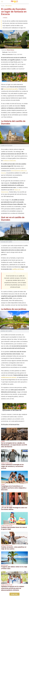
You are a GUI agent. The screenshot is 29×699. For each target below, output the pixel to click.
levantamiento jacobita (10, 89)
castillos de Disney (18, 269)
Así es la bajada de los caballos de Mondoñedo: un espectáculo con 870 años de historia (14, 444)
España (3, 441)
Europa (2, 5)
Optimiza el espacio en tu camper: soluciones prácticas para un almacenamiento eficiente (12, 588)
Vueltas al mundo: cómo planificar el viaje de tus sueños (13, 548)
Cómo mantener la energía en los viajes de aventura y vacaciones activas (12, 466)
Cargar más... (14, 594)
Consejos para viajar (6, 463)
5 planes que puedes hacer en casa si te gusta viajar (14, 528)
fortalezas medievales (9, 160)
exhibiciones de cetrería (8, 377)
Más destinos (9, 5)
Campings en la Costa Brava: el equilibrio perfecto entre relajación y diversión (13, 488)
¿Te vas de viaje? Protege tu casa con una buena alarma (14, 508)
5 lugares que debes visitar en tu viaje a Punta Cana (14, 567)
